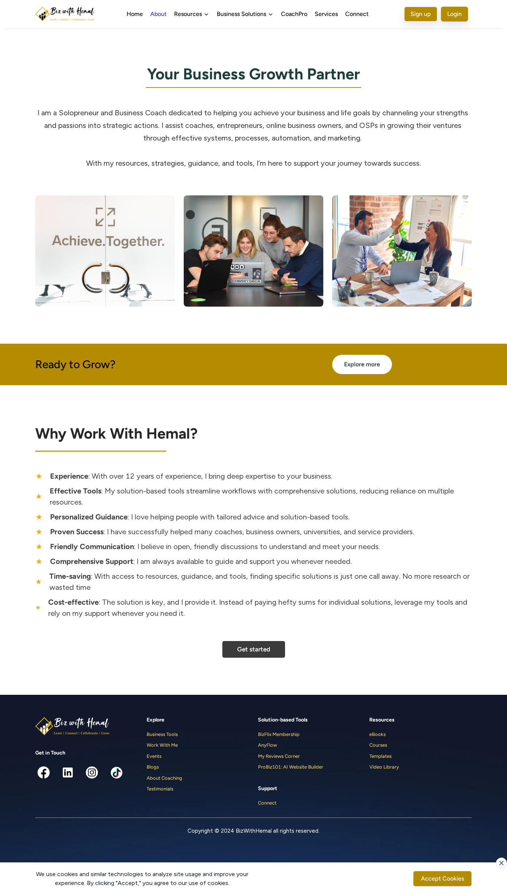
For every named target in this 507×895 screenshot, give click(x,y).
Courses (378, 745)
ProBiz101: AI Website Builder (290, 767)
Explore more (362, 364)
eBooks (377, 734)
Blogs (153, 767)
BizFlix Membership (279, 734)
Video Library (384, 767)
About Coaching (164, 778)
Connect (357, 13)
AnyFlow (267, 745)
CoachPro (294, 13)
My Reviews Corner (279, 756)
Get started (253, 649)
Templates (380, 756)
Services (326, 13)
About (158, 13)
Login (454, 13)
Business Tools (162, 734)
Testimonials (160, 789)
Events (154, 756)
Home (135, 13)
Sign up (420, 13)
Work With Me (162, 745)
